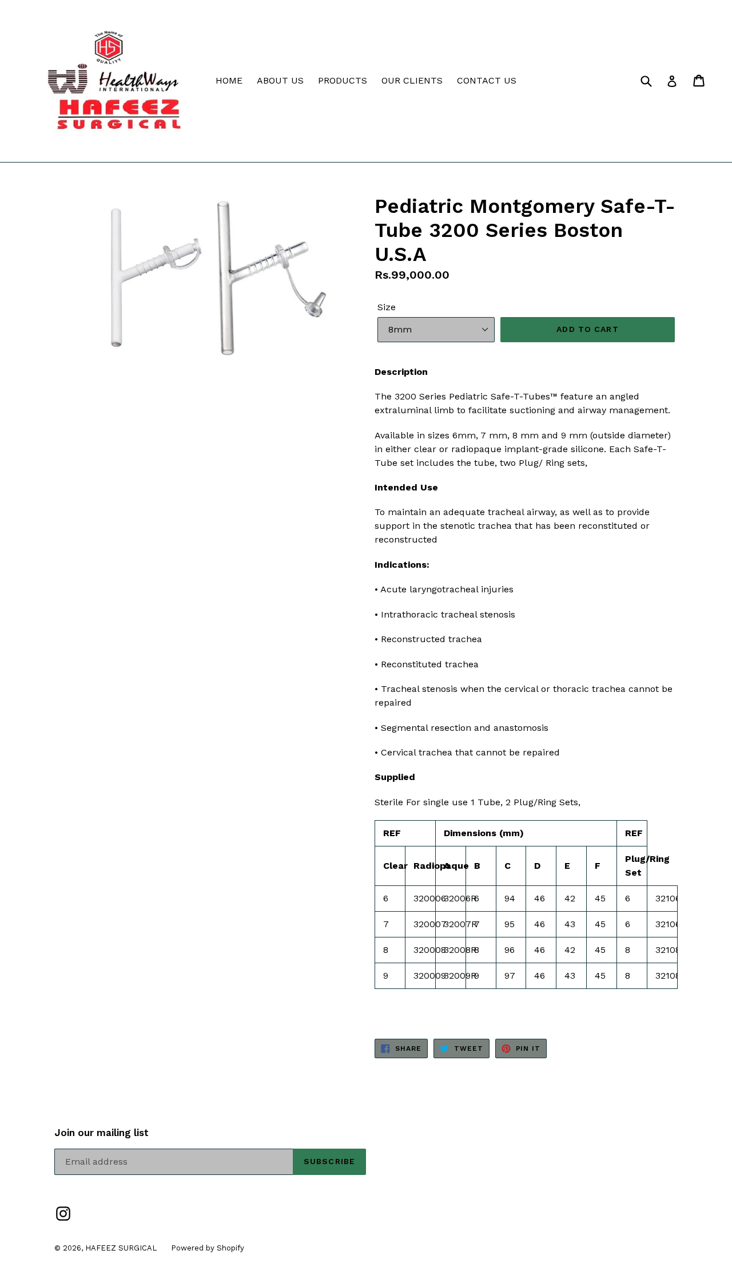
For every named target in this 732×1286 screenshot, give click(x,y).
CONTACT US (486, 80)
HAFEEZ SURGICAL (121, 1248)
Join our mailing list (101, 1132)
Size (386, 307)
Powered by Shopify (207, 1248)
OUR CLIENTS (412, 80)
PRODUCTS (342, 80)
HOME (229, 80)
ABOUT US (280, 80)
